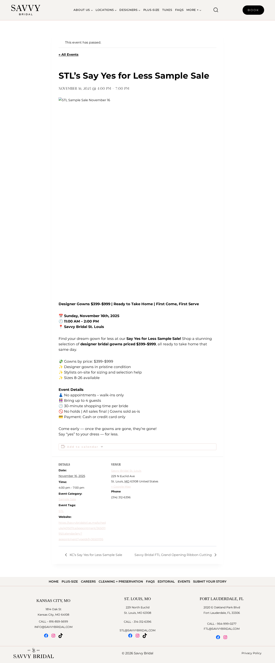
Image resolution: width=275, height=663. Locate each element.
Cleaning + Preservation (121, 581)
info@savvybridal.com (53, 627)
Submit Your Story (209, 581)
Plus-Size (151, 10)
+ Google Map (121, 486)
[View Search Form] (216, 10)
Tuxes (167, 10)
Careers (88, 581)
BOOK (253, 10)
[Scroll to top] (271, 568)
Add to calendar (82, 446)
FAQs (179, 10)
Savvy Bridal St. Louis (126, 471)
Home (54, 581)
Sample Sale (67, 499)
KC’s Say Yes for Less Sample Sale (95, 555)
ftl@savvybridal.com (222, 629)
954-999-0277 (226, 624)
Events (184, 581)
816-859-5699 (58, 621)
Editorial (166, 581)
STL (61, 511)
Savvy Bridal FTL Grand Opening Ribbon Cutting (173, 555)
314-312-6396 (142, 621)
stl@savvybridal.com (137, 630)
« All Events (69, 54)
